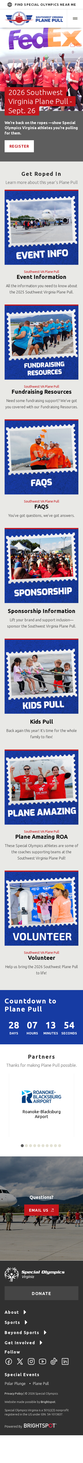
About (12, 1312)
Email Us (38, 1210)
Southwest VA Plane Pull (41, 272)
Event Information (41, 277)
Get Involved (20, 1342)
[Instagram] (31, 1364)
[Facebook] (9, 1364)
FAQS (41, 506)
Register (19, 146)
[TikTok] (54, 1364)
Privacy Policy (14, 1393)
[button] (75, 18)
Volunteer (41, 958)
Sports (12, 1322)
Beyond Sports (22, 1332)
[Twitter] (20, 1364)
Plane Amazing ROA (41, 837)
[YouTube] (43, 1364)
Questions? (41, 1197)
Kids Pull (41, 722)
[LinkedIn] (65, 1364)
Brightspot (48, 1401)
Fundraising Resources (42, 392)
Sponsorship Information (41, 611)
